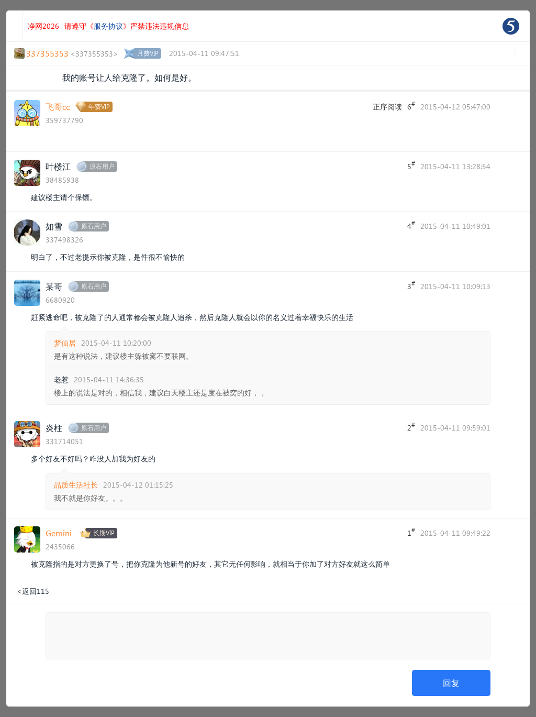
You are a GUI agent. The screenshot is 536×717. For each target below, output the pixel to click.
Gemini (59, 532)
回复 (451, 682)
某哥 (54, 286)
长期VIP (104, 533)
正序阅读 (387, 107)
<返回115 (33, 591)
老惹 (61, 379)
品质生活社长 (76, 485)
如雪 (54, 225)
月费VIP (148, 53)
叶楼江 (58, 166)
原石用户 (102, 166)
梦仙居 (65, 343)
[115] (510, 26)
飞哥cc (58, 106)
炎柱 (54, 427)
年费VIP (99, 107)
